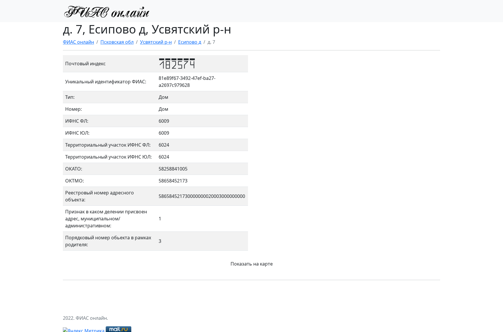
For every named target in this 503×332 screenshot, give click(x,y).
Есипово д (189, 42)
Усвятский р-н (156, 42)
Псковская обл (117, 42)
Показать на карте (252, 264)
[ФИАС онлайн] (106, 11)
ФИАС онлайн (78, 42)
